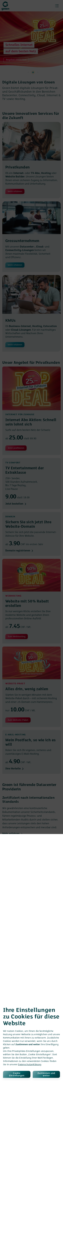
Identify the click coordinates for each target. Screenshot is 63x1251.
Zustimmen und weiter (46, 1074)
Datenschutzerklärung (29, 1064)
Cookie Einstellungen (16, 1074)
